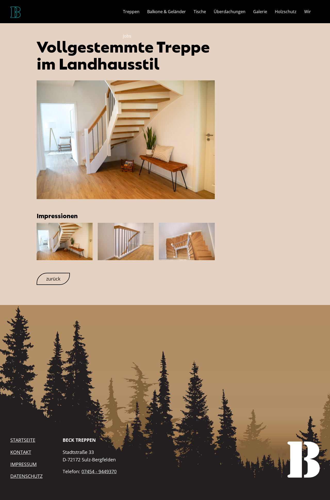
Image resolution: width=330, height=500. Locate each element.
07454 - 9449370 (99, 471)
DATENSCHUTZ (26, 476)
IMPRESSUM (23, 464)
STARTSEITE (22, 440)
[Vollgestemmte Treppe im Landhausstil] (126, 139)
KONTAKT (20, 452)
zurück (53, 279)
